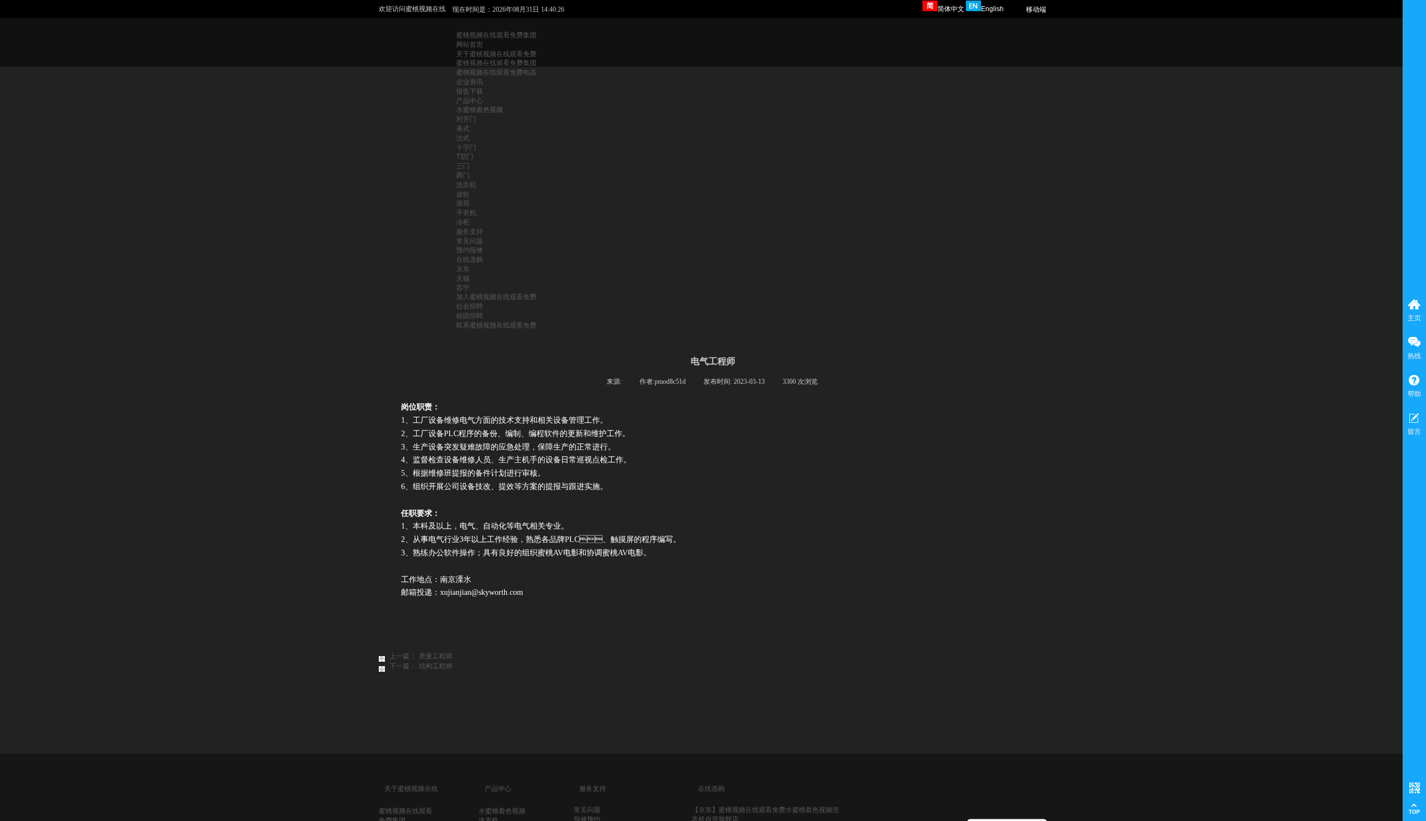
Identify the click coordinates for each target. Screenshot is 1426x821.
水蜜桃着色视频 (501, 811)
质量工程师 (420, 656)
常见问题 (587, 810)
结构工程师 (420, 666)
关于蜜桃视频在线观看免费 (496, 54)
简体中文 (950, 9)
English (992, 9)
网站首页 (469, 44)
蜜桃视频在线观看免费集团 (496, 35)
